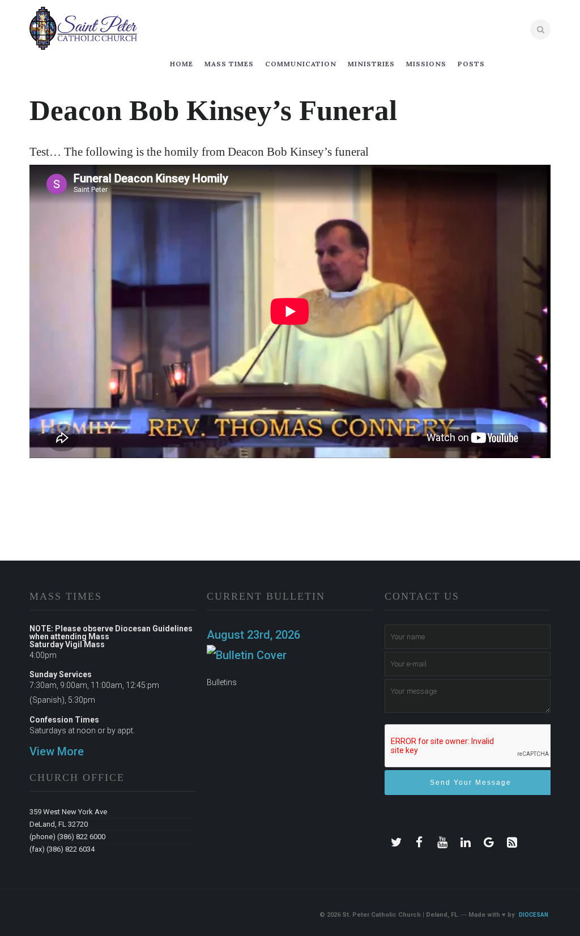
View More (56, 751)
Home (181, 63)
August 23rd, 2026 (253, 635)
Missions (426, 63)
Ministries (371, 63)
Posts (471, 63)
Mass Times (229, 63)
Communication (300, 63)
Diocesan (533, 915)
